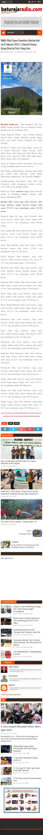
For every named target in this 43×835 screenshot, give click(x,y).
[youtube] (38, 2)
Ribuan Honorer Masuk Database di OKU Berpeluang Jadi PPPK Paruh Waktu (26, 620)
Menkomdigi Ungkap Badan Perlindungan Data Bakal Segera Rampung (25, 748)
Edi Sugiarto (13, 676)
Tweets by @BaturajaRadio (11, 694)
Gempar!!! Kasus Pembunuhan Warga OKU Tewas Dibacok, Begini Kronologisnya (27, 609)
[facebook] (29, 2)
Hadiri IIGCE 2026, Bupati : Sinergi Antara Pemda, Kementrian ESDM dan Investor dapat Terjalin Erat (19, 492)
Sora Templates (18, 832)
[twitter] (32, 2)
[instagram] (41, 2)
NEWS (16, 423)
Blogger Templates (31, 832)
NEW (10, 423)
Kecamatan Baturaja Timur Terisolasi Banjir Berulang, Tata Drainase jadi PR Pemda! (27, 642)
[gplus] (35, 2)
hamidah (11, 685)
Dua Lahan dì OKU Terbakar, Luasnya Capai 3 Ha (19, 522)
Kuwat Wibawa (13, 667)
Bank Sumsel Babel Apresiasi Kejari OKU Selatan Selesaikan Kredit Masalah (18, 462)
